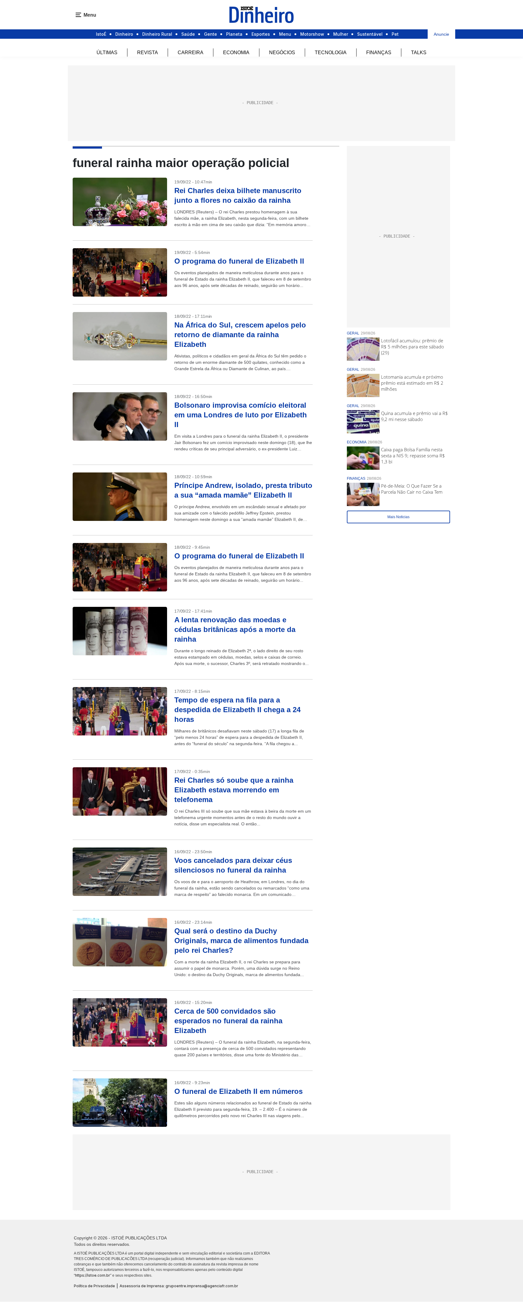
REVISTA (147, 52)
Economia (236, 52)
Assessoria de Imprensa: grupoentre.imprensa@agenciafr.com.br (179, 1286)
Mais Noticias (398, 517)
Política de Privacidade (94, 1286)
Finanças (378, 52)
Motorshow (312, 34)
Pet (395, 34)
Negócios (282, 52)
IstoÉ (101, 34)
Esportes (261, 34)
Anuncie (441, 34)
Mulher (340, 34)
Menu (285, 34)
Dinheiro (124, 34)
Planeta (234, 34)
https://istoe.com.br (92, 1275)
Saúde (188, 34)
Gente (210, 34)
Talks (418, 52)
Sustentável (370, 34)
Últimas (107, 52)
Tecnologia (331, 52)
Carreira (190, 52)
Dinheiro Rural (157, 34)
